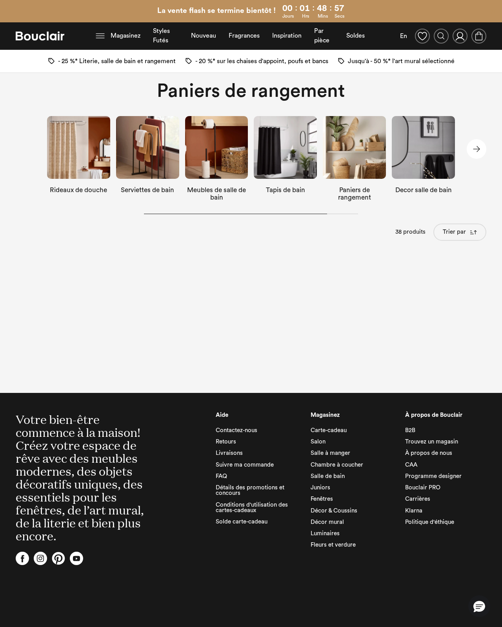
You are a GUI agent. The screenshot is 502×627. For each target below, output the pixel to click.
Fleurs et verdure (333, 545)
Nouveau (203, 36)
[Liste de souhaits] (422, 36)
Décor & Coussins (334, 511)
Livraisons (229, 453)
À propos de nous (428, 453)
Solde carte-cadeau (241, 522)
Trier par (454, 232)
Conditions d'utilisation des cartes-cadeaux (252, 507)
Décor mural (327, 522)
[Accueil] (40, 36)
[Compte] (460, 36)
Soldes (355, 36)
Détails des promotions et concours (250, 490)
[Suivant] (476, 149)
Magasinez (125, 36)
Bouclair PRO (422, 488)
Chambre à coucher (337, 465)
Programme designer (433, 476)
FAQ (221, 476)
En (403, 36)
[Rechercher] (441, 36)
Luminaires (325, 533)
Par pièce (321, 36)
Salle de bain (328, 476)
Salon (318, 442)
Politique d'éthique (429, 522)
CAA (411, 465)
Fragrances (244, 36)
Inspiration (287, 36)
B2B (410, 430)
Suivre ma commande (245, 465)
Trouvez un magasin (431, 442)
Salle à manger (330, 453)
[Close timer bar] (493, 11)
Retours (226, 442)
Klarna (413, 511)
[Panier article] (478, 36)
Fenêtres (322, 499)
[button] (479, 606)
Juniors (320, 488)
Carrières (417, 499)
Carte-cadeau (329, 430)
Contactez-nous (236, 430)
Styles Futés (161, 36)
